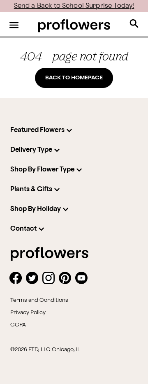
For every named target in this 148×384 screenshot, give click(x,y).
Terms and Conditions (39, 300)
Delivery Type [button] (31, 150)
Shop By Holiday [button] (35, 209)
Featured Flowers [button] (37, 130)
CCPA (18, 324)
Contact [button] (23, 229)
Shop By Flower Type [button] (42, 170)
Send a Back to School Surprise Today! (74, 6)
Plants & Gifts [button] (31, 189)
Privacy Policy (28, 312)
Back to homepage (74, 77)
